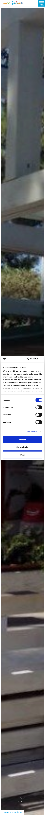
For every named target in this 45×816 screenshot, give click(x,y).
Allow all (22, 439)
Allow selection (22, 447)
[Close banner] (41, 359)
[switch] (38, 407)
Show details (32, 432)
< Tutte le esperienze (12, 812)
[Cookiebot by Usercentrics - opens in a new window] (28, 359)
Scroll (22, 801)
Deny (22, 455)
